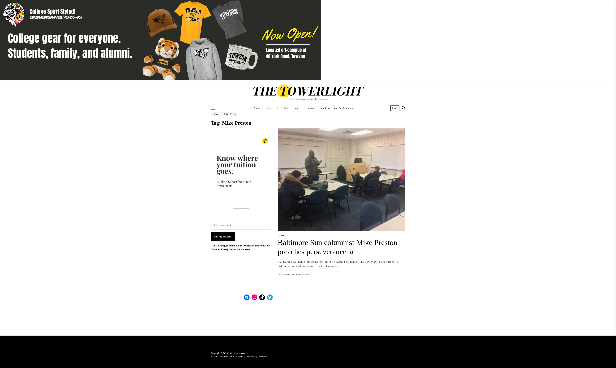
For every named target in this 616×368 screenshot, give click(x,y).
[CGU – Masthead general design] (160, 1)
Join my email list (223, 236)
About (257, 108)
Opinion (310, 108)
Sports (297, 108)
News (268, 108)
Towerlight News (284, 274)
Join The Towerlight (343, 108)
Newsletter (325, 108)
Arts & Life (282, 108)
